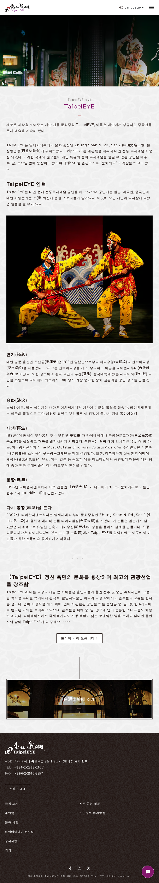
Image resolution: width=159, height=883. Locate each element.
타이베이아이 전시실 (19, 832)
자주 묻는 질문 (90, 803)
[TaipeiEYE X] (89, 868)
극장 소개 (11, 803)
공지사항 (11, 841)
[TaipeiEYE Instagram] (79, 868)
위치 (8, 850)
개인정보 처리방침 (92, 813)
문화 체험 (11, 822)
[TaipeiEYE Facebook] (70, 868)
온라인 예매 (17, 789)
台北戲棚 (17, 7)
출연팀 (9, 813)
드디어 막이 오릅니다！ (79, 638)
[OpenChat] (148, 872)
